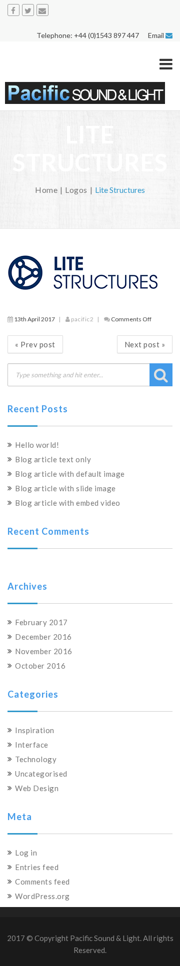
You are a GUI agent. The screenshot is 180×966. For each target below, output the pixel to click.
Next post (145, 344)
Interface (31, 744)
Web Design (36, 788)
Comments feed (42, 881)
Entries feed (36, 867)
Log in (26, 852)
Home (46, 189)
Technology (35, 759)
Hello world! (37, 444)
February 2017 (41, 622)
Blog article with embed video (67, 502)
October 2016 (40, 665)
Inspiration (34, 730)
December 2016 (43, 636)
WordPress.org (42, 896)
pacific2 (82, 319)
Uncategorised (41, 773)
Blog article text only (53, 459)
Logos (76, 189)
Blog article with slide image (65, 488)
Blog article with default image (70, 473)
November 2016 (43, 651)
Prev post (35, 344)
